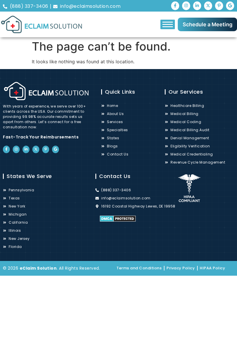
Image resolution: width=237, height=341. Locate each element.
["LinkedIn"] (197, 5)
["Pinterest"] (219, 5)
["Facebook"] (175, 5)
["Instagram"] (186, 5)
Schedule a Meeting (207, 24)
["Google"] (230, 5)
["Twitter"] (208, 5)
